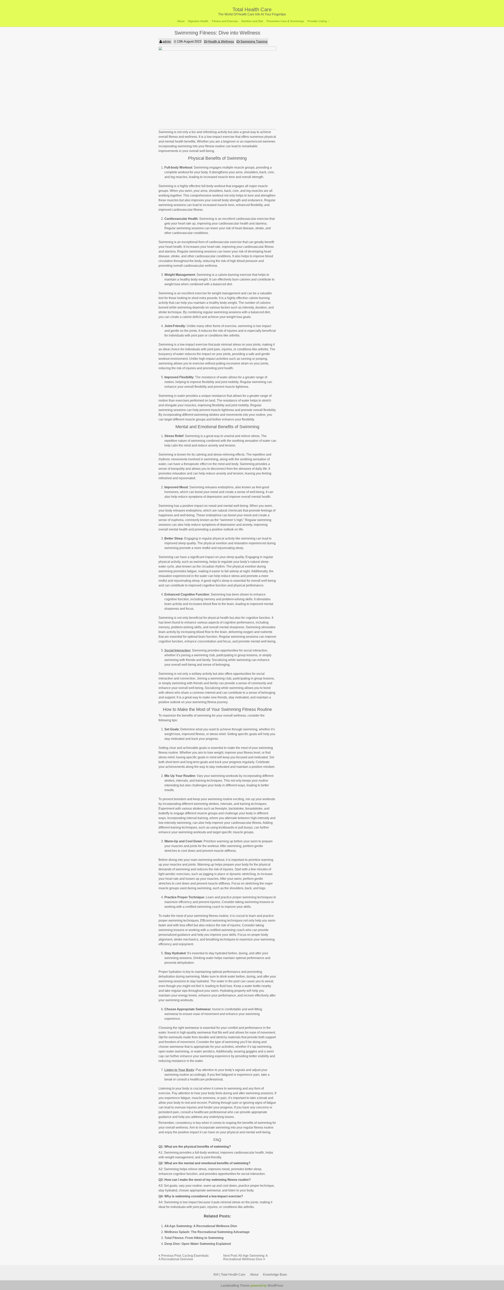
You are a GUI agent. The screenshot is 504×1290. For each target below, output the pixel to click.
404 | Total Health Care (229, 1274)
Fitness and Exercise (225, 21)
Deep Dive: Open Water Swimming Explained (197, 1243)
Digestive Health (198, 21)
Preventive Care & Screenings (285, 21)
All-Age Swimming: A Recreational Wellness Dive (200, 1226)
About (180, 21)
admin (166, 41)
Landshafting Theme (235, 1285)
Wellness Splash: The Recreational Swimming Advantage (207, 1232)
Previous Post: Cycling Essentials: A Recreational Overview (183, 1257)
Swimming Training (253, 41)
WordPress (275, 1285)
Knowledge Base (275, 1274)
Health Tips (315, 36)
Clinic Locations (318, 29)
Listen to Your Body (179, 1070)
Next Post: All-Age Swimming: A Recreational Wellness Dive (245, 1257)
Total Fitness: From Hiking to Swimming (194, 1238)
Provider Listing (317, 21)
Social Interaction (177, 650)
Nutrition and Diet (252, 21)
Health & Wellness (221, 41)
